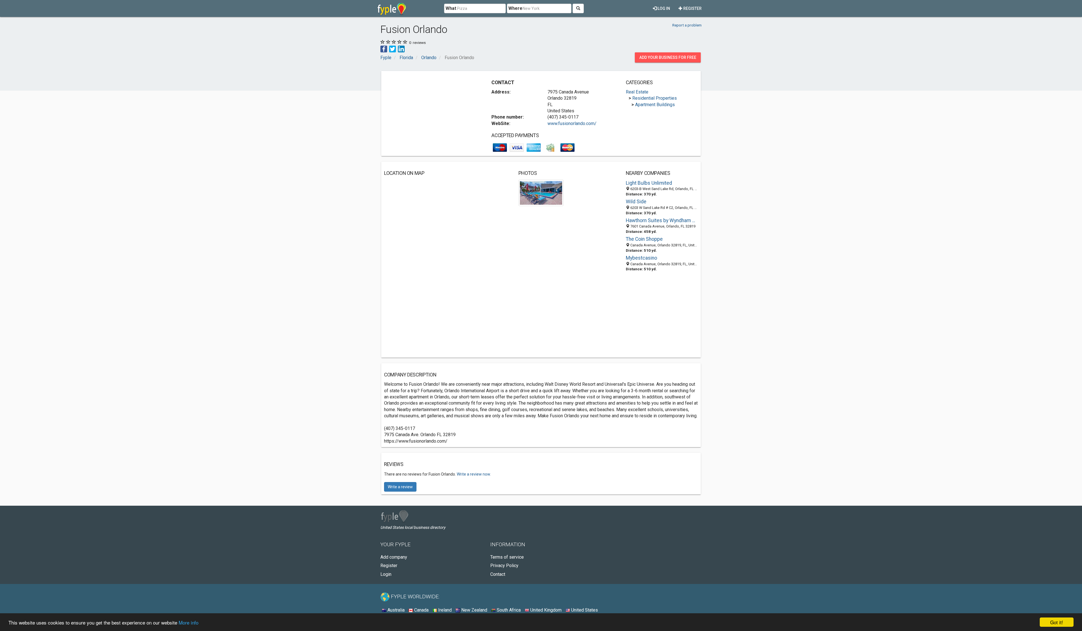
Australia (395, 610)
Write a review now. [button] (474, 474)
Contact (497, 574)
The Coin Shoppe (644, 239)
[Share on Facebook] (383, 48)
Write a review (400, 487)
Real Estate (637, 92)
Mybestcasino (641, 258)
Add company (393, 557)
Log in (663, 8)
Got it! (1056, 622)
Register (692, 8)
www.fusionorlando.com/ (572, 123)
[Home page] (391, 8)
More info (188, 622)
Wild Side (636, 201)
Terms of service (507, 557)
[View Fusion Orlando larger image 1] (541, 192)
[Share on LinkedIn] (401, 48)
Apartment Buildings (655, 104)
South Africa (508, 610)
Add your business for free (667, 57)
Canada (421, 610)
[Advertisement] (431, 113)
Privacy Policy (504, 565)
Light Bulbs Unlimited (649, 183)
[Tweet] (392, 48)
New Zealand (473, 610)
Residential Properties (654, 98)
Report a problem (687, 25)
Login (385, 574)
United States (584, 610)
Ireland (444, 610)
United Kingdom (545, 610)
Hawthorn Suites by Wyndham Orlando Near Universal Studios (662, 220)
